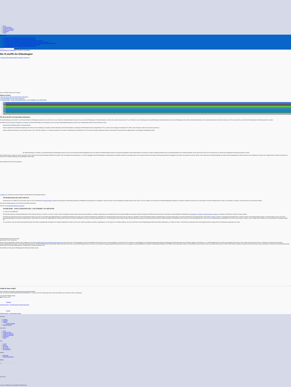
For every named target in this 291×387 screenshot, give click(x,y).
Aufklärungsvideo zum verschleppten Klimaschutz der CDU (50, 242)
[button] (4, 103)
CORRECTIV (3, 194)
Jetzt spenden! (3, 295)
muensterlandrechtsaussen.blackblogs (15, 205)
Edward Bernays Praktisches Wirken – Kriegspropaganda (17, 125)
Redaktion (5, 320)
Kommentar (6, 31)
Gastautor (10, 57)
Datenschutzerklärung (8, 356)
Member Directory (7, 325)
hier (244, 244)
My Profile (5, 346)
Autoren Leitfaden (10, 323)
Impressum (5, 355)
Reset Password (7, 349)
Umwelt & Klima (7, 27)
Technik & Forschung (8, 28)
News (4, 26)
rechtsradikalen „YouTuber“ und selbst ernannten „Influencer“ (204, 214)
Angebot (5, 319)
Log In (4, 344)
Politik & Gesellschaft (8, 30)
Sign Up (5, 345)
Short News (27, 57)
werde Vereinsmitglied (29, 291)
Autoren (5, 322)
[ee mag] (51, 23)
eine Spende (19, 291)
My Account (6, 348)
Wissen (4, 32)
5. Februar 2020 (4, 57)
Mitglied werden (11, 295)
